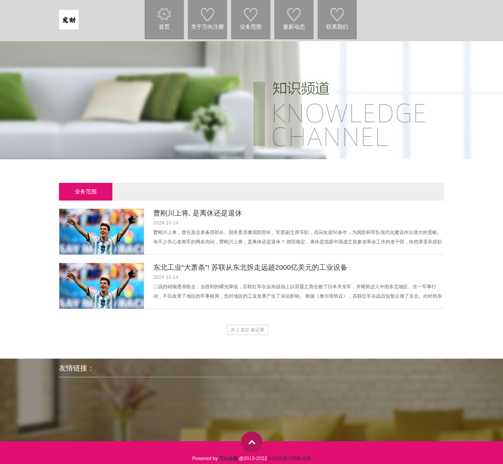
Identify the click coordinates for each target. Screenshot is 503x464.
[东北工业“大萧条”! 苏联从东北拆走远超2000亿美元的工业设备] (101, 291)
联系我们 (337, 27)
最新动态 (294, 27)
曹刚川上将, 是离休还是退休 (197, 213)
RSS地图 (278, 458)
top (252, 442)
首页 (164, 27)
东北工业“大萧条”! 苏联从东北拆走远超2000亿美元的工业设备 (250, 267)
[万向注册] (69, 15)
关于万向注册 (207, 27)
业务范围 (251, 27)
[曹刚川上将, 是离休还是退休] (101, 236)
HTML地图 (300, 458)
